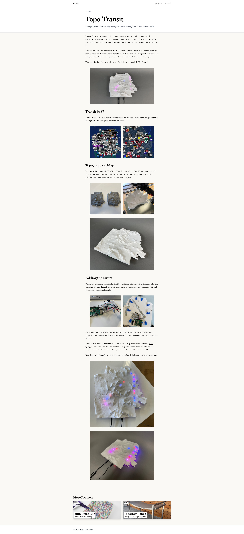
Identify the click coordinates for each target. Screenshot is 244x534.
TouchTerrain (138, 171)
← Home (88, 11)
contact (168, 3)
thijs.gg (76, 3)
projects (158, 3)
